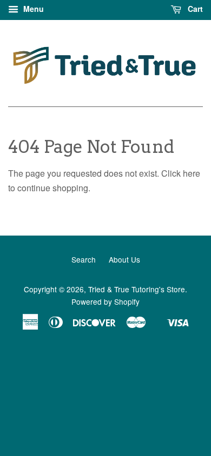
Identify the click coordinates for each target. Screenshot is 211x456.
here (191, 173)
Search (83, 259)
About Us (124, 259)
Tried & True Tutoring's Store (136, 289)
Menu (32, 8)
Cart (194, 8)
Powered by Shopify (105, 301)
